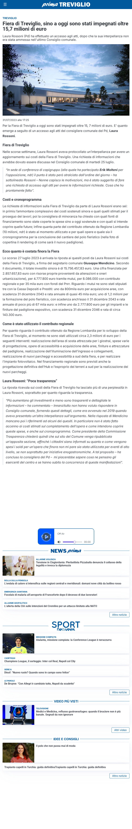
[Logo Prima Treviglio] (66, 4)
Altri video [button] (120, 730)
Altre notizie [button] (119, 614)
